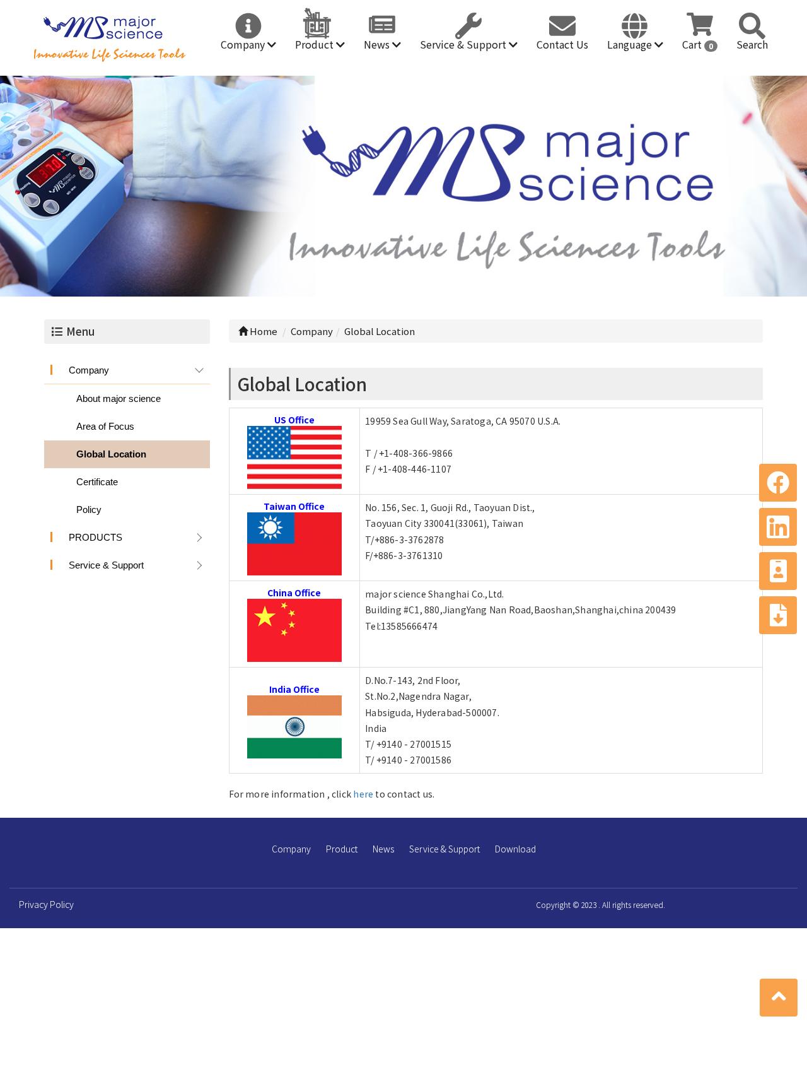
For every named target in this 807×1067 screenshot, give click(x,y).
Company (244, 44)
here (363, 793)
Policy (89, 509)
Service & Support (464, 44)
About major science (118, 398)
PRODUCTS (95, 537)
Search (752, 44)
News (378, 44)
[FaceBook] (778, 483)
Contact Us (562, 44)
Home (262, 331)
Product (315, 44)
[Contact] (778, 571)
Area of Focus (105, 426)
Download (515, 848)
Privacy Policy (46, 904)
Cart (697, 44)
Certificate (97, 481)
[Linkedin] (778, 527)
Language (630, 44)
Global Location (111, 454)
